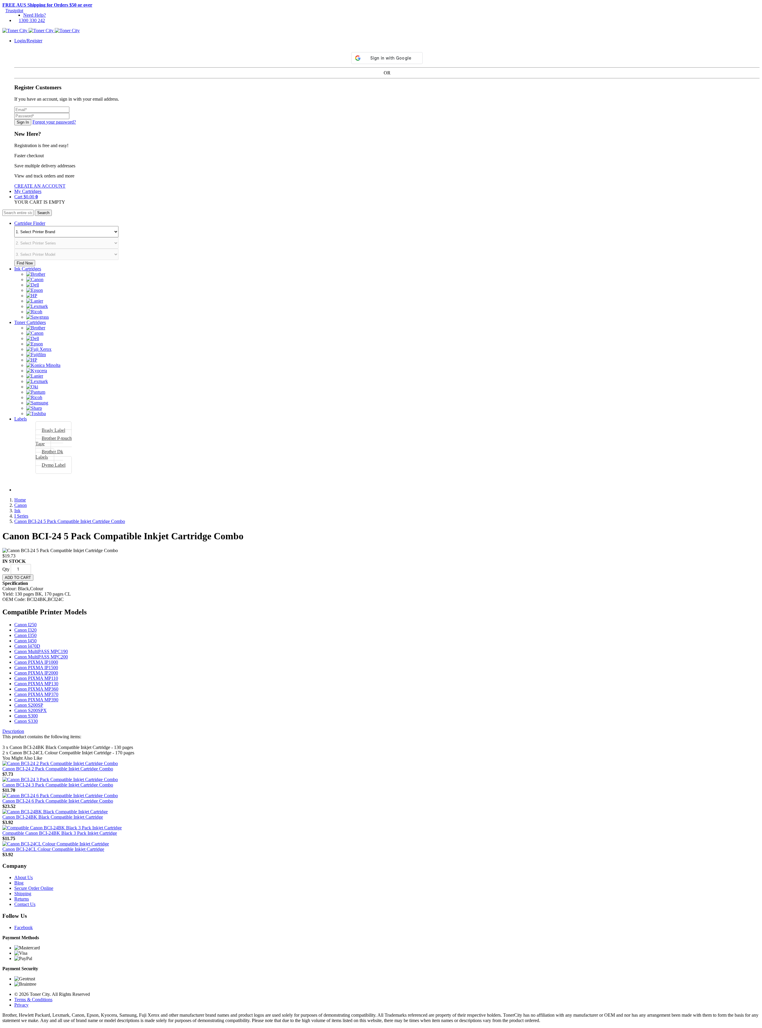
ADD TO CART (18, 577)
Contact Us (24, 904)
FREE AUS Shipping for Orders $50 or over (47, 4)
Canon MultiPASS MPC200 (41, 656)
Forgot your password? (54, 121)
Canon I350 (25, 635)
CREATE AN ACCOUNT (39, 186)
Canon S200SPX (30, 710)
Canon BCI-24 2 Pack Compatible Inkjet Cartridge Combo (57, 768)
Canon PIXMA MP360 (36, 688)
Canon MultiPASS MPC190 (41, 651)
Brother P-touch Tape (53, 441)
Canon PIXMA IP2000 (36, 672)
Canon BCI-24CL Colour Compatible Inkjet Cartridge (53, 849)
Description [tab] (13, 731)
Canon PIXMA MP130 (36, 683)
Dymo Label (53, 465)
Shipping (22, 893)
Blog (19, 882)
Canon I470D (27, 646)
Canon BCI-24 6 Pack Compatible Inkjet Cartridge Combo (57, 800)
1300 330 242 (32, 20)
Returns (21, 898)
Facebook (23, 927)
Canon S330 (26, 721)
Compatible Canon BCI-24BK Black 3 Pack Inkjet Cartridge (59, 833)
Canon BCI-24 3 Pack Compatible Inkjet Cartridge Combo (57, 784)
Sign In (23, 122)
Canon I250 (25, 624)
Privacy (21, 1004)
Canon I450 (25, 640)
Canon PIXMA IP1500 (36, 667)
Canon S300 (26, 715)
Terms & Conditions (33, 999)
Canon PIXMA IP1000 (36, 662)
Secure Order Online (33, 888)
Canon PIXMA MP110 (36, 678)
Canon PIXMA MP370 (36, 694)
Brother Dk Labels (49, 454)
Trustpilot (14, 10)
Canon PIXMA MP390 (36, 699)
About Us (23, 877)
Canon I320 (25, 630)
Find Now (25, 263)
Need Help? (34, 15)
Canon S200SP (28, 705)
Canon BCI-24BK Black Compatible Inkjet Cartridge (52, 817)
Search (43, 213)
